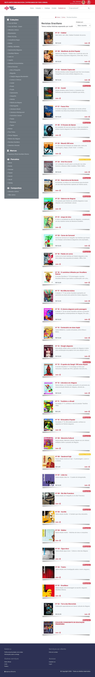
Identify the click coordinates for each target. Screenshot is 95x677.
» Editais (9, 43)
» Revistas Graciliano (13, 142)
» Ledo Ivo (10, 56)
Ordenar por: (79, 22)
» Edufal (9, 166)
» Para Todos (11, 132)
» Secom (9, 176)
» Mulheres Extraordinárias (15, 63)
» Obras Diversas (12, 66)
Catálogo (47, 8)
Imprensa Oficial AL (10, 671)
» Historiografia (13, 106)
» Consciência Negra (13, 40)
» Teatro (11, 125)
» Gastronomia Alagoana (14, 50)
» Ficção (11, 89)
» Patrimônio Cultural (15, 115)
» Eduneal (10, 169)
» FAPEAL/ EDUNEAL (13, 46)
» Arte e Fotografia (14, 70)
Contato (54, 8)
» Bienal (9, 162)
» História (12, 99)
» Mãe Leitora (11, 195)
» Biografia (12, 73)
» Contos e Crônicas (15, 79)
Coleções (38, 8)
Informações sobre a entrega (11, 654)
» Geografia (12, 96)
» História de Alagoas (15, 102)
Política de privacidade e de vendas (13, 652)
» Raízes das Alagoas (13, 138)
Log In (50, 664)
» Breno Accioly (12, 36)
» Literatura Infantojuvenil (16, 112)
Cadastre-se (61, 8)
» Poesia (11, 119)
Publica (6, 666)
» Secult (9, 179)
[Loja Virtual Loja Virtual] (10, 8)
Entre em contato (53, 652)
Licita (5, 664)
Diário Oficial (7, 661)
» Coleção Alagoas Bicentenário (18, 76)
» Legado (10, 60)
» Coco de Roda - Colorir (14, 26)
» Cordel (11, 83)
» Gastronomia (13, 93)
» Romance (12, 122)
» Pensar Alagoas (12, 135)
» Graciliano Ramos (13, 53)
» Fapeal (9, 173)
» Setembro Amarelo (13, 145)
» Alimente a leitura (13, 30)
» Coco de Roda (12, 23)
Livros (63, 17)
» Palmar (9, 128)
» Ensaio (11, 86)
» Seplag (10, 183)
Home (32, 8)
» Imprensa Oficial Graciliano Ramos (18, 154)
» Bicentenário (11, 33)
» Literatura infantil (14, 109)
